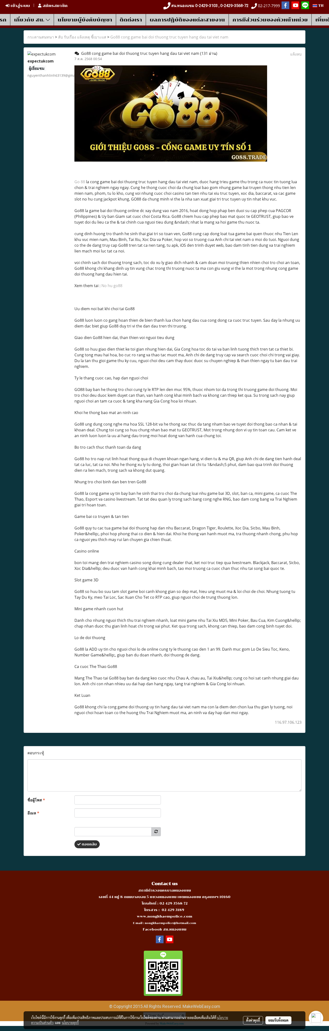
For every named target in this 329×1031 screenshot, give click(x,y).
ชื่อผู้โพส (36, 800)
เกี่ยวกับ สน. (30, 20)
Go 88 (79, 181)
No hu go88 (111, 285)
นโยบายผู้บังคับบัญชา (85, 20)
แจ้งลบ (296, 54)
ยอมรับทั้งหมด (278, 1020)
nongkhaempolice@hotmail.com (170, 923)
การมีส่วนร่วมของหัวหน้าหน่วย (270, 20)
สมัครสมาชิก (54, 5)
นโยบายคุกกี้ (70, 1022)
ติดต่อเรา (131, 20)
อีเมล (33, 813)
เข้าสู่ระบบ (19, 5)
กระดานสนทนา (40, 37)
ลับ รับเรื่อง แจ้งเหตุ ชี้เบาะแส (82, 37)
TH (320, 6)
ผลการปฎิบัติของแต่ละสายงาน (187, 20)
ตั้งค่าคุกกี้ (253, 1020)
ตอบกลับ (89, 844)
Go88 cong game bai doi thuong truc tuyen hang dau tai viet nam (169, 37)
